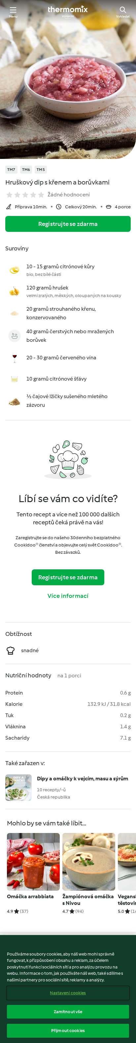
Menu (13, 16)
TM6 (26, 169)
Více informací (68, 596)
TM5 (41, 169)
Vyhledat (123, 16)
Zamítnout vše (68, 1011)
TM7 (11, 169)
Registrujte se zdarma (68, 224)
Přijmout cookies (68, 1030)
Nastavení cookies (68, 992)
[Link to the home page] (68, 12)
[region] (68, 989)
